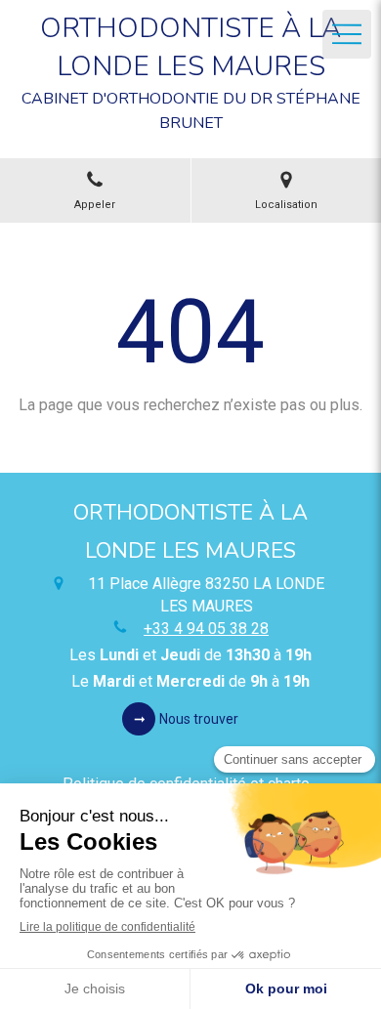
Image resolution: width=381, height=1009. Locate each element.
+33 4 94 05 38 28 (206, 628)
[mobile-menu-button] (346, 34)
